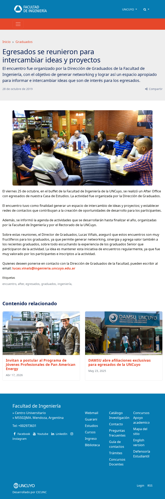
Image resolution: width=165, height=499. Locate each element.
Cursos (90, 432)
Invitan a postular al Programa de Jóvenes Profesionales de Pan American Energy (40, 364)
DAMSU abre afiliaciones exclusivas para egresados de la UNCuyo (119, 362)
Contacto (116, 424)
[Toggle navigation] (18, 24)
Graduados (24, 42)
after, (21, 284)
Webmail (91, 413)
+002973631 (27, 425)
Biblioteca (92, 445)
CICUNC (41, 492)
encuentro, (9, 284)
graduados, (49, 284)
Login (140, 485)
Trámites (115, 453)
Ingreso (91, 438)
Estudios (91, 425)
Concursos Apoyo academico (141, 418)
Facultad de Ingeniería (36, 406)
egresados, (33, 284)
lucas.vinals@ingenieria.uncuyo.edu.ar (43, 268)
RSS (150, 485)
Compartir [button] (155, 89)
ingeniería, (65, 284)
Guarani (91, 419)
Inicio (6, 42)
